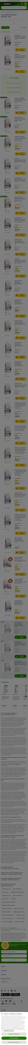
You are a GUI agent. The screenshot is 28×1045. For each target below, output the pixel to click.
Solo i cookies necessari (14, 1042)
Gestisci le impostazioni (14, 1034)
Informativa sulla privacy (9, 1030)
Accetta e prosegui (14, 1038)
